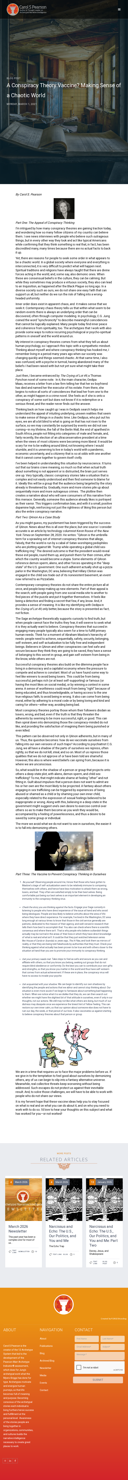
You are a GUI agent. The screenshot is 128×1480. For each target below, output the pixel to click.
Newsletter (45, 1368)
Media (43, 1375)
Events (43, 1382)
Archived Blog (47, 1360)
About (43, 1338)
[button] (119, 9)
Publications (46, 1346)
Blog (42, 1353)
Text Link (14, 1251)
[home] (27, 9)
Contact (44, 1390)
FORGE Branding (118, 1318)
